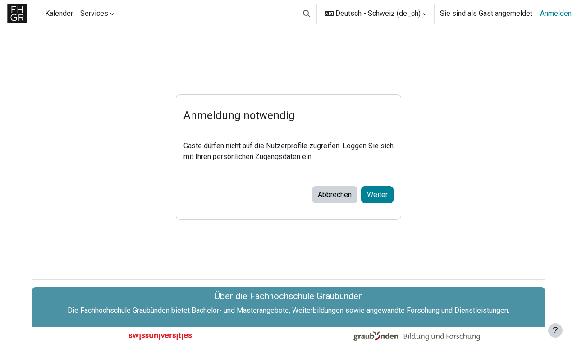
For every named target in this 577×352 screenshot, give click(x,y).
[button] (306, 13)
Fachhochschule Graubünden (124, 310)
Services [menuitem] (94, 13)
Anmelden (556, 13)
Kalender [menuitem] (59, 13)
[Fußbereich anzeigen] (555, 330)
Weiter (377, 194)
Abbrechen (335, 194)
